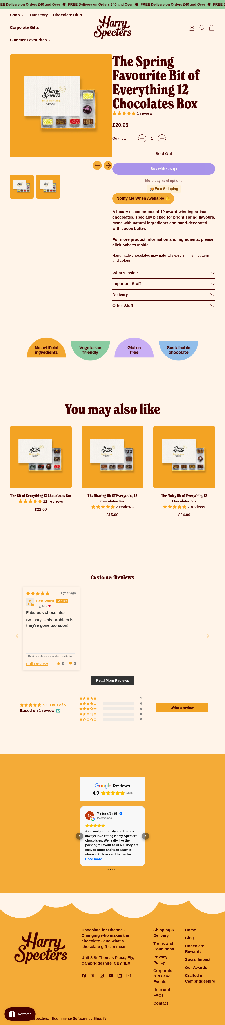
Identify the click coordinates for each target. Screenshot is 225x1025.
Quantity (119, 138)
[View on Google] (89, 815)
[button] (201, 27)
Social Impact (197, 960)
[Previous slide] (16, 636)
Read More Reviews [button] (112, 680)
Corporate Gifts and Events (162, 976)
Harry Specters (35, 1019)
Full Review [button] (37, 664)
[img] (37, 593)
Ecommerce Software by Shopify (79, 1019)
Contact (160, 1004)
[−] (142, 138)
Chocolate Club (67, 15)
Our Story (39, 15)
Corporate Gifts (24, 27)
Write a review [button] (182, 708)
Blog (189, 938)
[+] (162, 138)
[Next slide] (208, 636)
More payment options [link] (164, 181)
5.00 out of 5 (54, 705)
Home (190, 930)
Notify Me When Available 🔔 (143, 198)
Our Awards (196, 968)
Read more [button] (93, 859)
